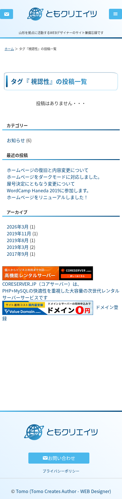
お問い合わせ (61, 458)
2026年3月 (18, 226)
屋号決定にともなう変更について (41, 183)
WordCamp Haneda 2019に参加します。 (49, 190)
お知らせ (16, 140)
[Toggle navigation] (115, 14)
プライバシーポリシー (61, 471)
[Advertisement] (61, 361)
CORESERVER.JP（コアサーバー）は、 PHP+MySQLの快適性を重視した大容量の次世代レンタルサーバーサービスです (60, 290)
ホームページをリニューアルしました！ (47, 197)
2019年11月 (19, 233)
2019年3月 (18, 247)
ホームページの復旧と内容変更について (48, 170)
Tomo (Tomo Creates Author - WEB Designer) (63, 491)
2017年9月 (18, 253)
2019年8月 (18, 240)
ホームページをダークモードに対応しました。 (54, 176)
